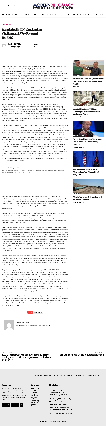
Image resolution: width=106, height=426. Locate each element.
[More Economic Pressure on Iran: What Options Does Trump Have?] (88, 159)
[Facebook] (4, 52)
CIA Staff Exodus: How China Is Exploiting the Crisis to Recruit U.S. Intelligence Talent (87, 111)
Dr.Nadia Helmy (77, 117)
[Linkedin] (18, 52)
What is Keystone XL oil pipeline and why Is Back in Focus (87, 198)
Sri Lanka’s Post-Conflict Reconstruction (82, 355)
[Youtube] (21, 405)
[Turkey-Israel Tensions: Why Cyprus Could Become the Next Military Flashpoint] (88, 129)
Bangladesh (38, 312)
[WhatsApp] (14, 52)
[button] (12, 6)
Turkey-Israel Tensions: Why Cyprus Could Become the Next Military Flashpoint (87, 142)
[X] (9, 52)
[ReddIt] (23, 52)
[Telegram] (28, 52)
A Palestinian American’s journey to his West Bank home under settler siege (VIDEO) (88, 81)
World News (76, 75)
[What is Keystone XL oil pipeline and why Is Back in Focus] (88, 187)
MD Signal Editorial (79, 147)
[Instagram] (8, 405)
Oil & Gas (75, 193)
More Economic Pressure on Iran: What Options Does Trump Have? (86, 170)
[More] (33, 52)
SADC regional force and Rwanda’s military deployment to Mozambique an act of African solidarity (26, 357)
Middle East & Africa (78, 135)
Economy (7, 25)
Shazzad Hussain (15, 45)
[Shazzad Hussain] (4, 45)
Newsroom (76, 86)
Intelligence (76, 105)
